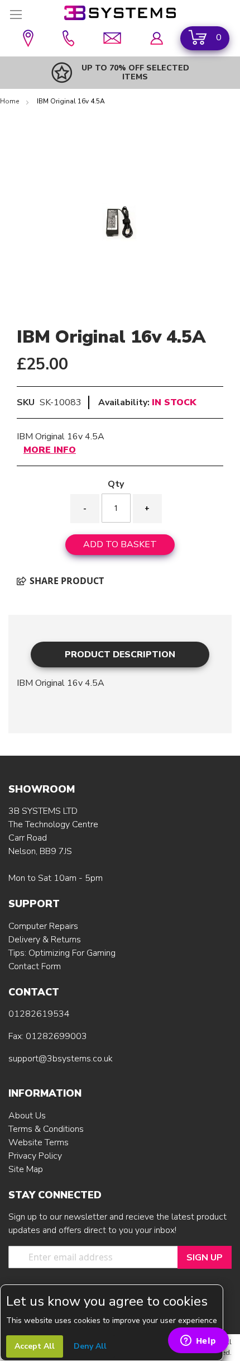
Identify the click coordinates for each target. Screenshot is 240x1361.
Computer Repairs (43, 926)
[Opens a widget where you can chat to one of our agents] (198, 1341)
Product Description (120, 654)
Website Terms (38, 1142)
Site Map (25, 1169)
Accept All (35, 1346)
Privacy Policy (35, 1156)
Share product (65, 581)
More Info (49, 450)
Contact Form (34, 966)
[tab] (120, 654)
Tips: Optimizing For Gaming (62, 953)
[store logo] (120, 13)
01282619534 (39, 1014)
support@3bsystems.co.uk (60, 1058)
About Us (27, 1115)
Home (10, 101)
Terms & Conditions (46, 1129)
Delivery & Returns (44, 939)
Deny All (90, 1346)
